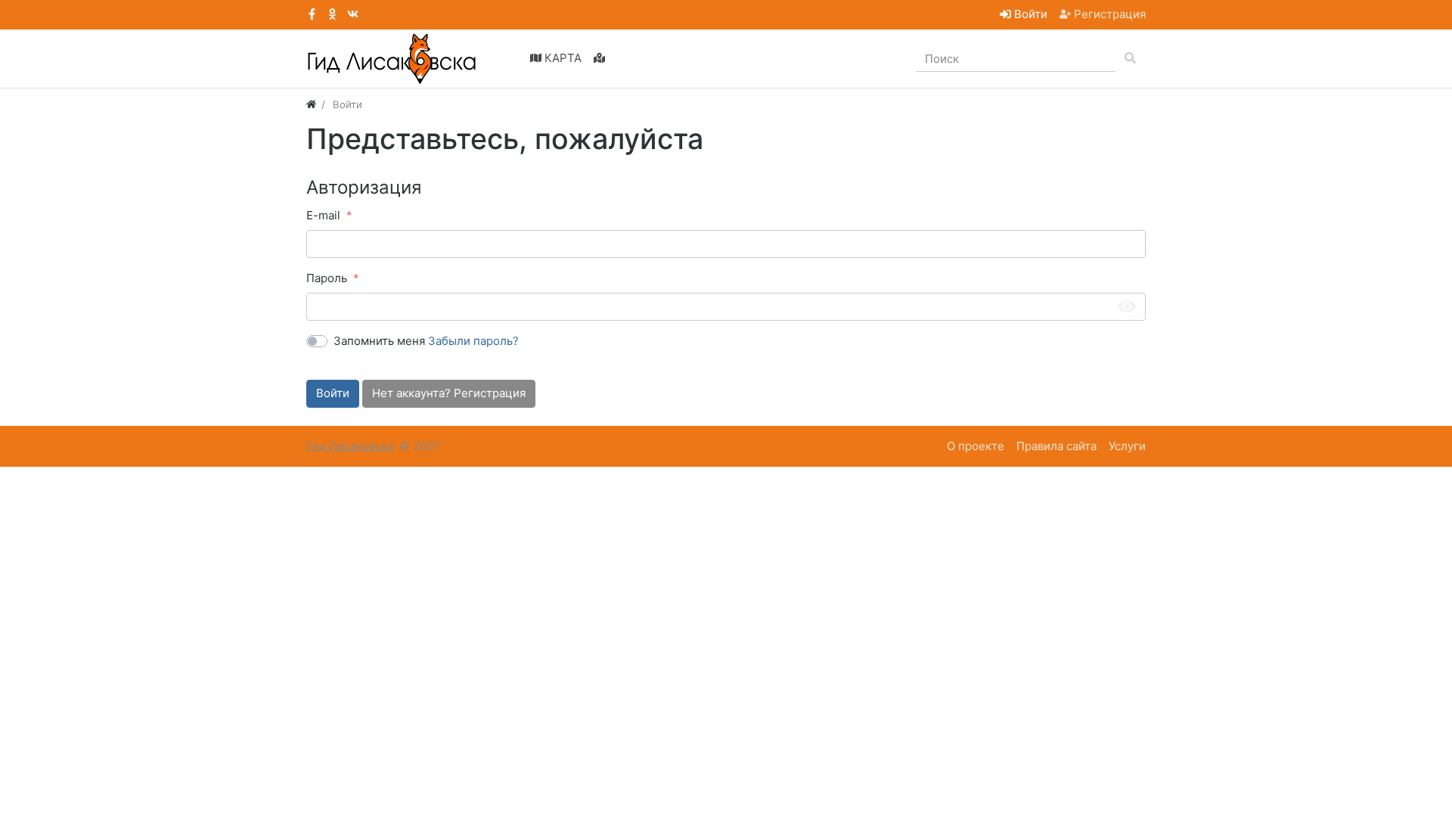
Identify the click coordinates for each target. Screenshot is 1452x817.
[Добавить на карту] (599, 58)
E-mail (323, 215)
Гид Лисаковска (349, 446)
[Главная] (311, 104)
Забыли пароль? (473, 341)
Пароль (326, 278)
